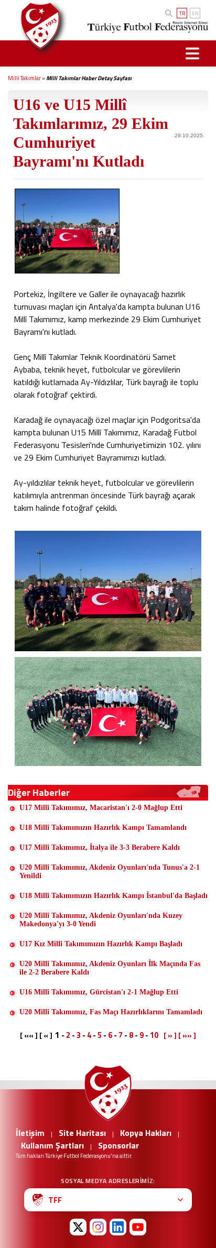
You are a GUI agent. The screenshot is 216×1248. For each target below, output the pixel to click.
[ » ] (170, 1035)
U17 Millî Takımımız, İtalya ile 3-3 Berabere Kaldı (99, 847)
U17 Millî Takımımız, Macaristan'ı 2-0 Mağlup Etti (100, 808)
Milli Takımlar (24, 78)
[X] (78, 1227)
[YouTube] (137, 1227)
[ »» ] (187, 1035)
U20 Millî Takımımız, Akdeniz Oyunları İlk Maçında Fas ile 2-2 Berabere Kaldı (109, 968)
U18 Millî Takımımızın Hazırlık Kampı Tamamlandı (103, 827)
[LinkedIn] (118, 1227)
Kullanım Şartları (52, 1145)
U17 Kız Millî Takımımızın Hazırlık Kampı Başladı (100, 944)
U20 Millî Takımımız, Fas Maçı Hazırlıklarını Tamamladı (110, 1012)
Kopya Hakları (145, 1132)
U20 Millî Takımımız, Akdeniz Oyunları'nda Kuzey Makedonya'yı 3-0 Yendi (100, 920)
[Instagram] (98, 1227)
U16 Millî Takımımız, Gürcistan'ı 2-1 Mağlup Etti (98, 992)
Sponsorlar (118, 1145)
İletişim (30, 1132)
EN (195, 13)
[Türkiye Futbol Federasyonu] (38, 26)
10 (154, 1035)
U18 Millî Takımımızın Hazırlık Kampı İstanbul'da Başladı (113, 896)
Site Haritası (82, 1132)
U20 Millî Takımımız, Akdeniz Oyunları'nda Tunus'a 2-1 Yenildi (109, 871)
